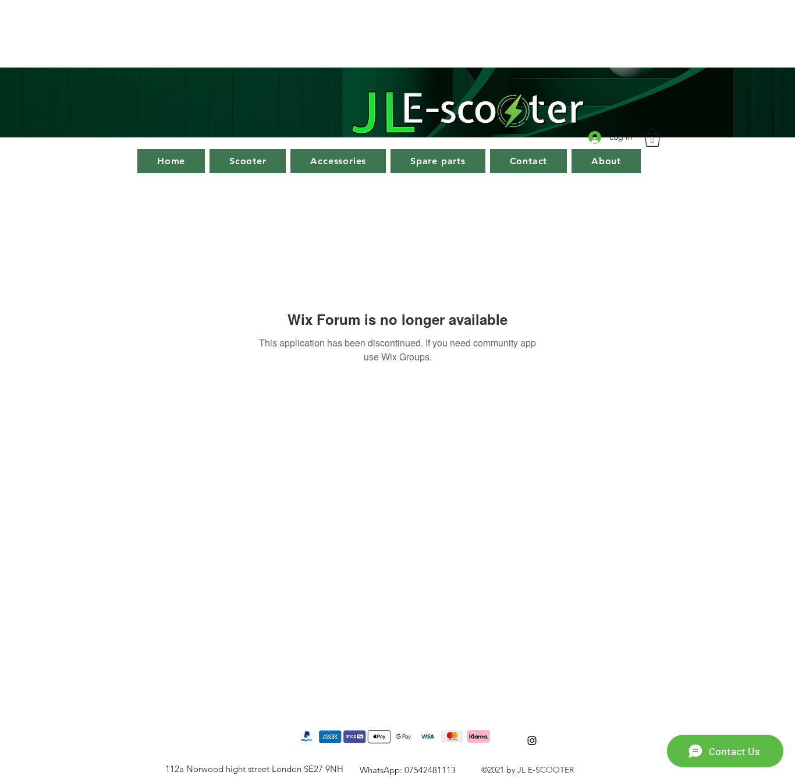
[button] (652, 138)
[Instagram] (532, 740)
